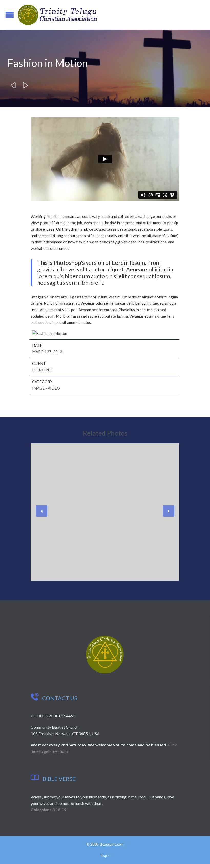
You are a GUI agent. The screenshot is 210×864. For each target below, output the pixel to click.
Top (104, 855)
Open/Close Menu (9, 14)
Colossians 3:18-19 (48, 809)
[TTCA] (57, 15)
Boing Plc (42, 370)
